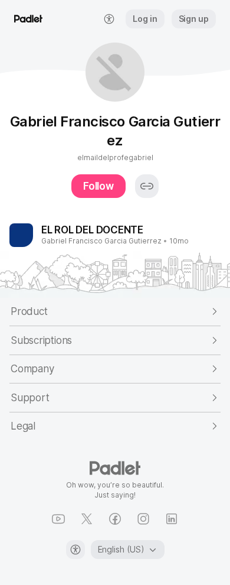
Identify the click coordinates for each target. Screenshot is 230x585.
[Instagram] (143, 519)
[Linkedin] (172, 519)
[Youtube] (58, 519)
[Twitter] (87, 519)
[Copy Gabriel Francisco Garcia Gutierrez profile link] (147, 186)
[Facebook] (115, 519)
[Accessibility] (75, 549)
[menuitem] (109, 18)
